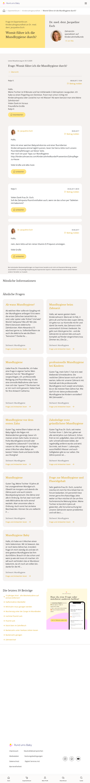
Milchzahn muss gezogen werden (19, 607)
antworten (20, 172)
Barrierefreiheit (15, 766)
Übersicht (15, 72)
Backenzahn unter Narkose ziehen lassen (22, 630)
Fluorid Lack (10, 621)
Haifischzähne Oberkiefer (16, 602)
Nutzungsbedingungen (33, 756)
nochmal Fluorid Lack (14, 616)
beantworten (18, 115)
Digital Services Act (32, 761)
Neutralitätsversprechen (33, 751)
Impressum (13, 751)
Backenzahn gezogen (14, 635)
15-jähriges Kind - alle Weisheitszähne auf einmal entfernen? (22, 596)
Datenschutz (14, 761)
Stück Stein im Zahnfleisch (16, 625)
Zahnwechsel (11, 639)
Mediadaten (14, 756)
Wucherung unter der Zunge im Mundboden (23, 611)
